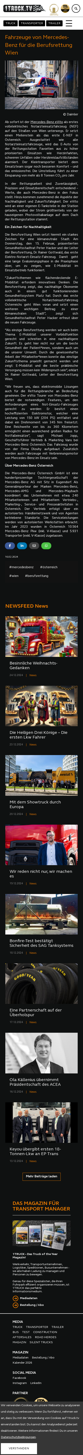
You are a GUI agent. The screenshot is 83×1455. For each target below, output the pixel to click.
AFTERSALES (22, 1337)
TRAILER (54, 23)
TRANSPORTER (32, 23)
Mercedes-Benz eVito (46, 122)
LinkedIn (36, 1383)
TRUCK (11, 23)
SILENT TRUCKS (41, 1342)
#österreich (48, 567)
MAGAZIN (19, 1342)
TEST (26, 1332)
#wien (14, 576)
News (33, 675)
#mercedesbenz (21, 567)
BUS (16, 1332)
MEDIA (18, 1322)
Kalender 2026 (22, 1362)
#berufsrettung (36, 576)
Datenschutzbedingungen (18, 1437)
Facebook (19, 1378)
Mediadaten (28, 1298)
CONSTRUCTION (45, 1332)
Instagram (20, 1383)
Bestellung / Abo (32, 1305)
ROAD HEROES (45, 1337)
